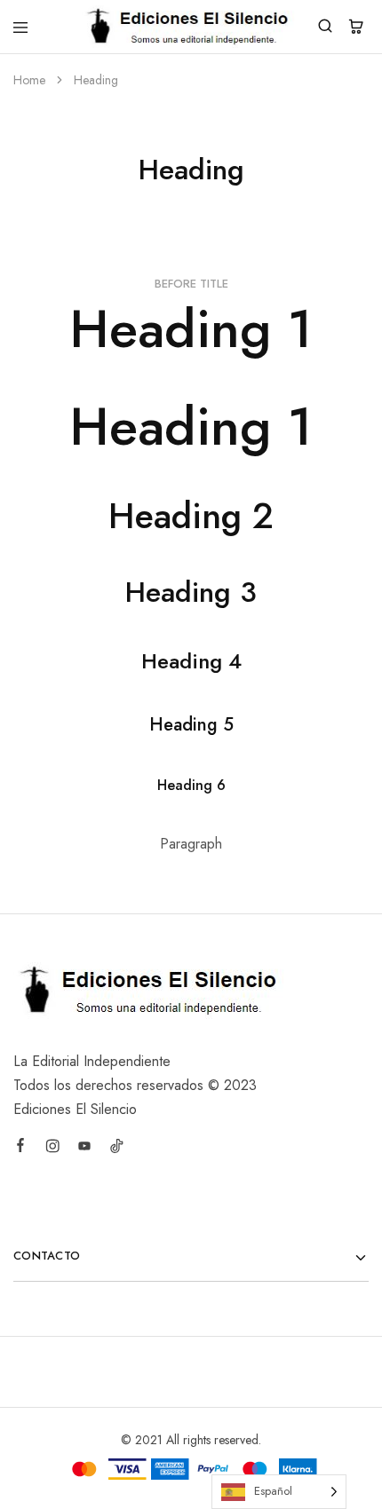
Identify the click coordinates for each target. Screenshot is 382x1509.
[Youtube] (84, 1148)
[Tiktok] (116, 1148)
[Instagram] (52, 1148)
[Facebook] (20, 1147)
